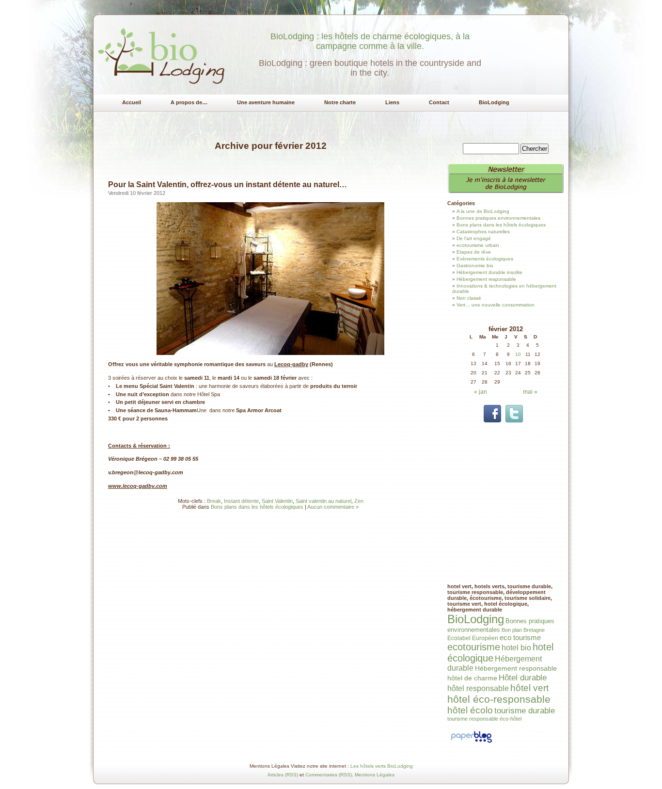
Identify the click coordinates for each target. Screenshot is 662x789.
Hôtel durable (523, 677)
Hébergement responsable (486, 279)
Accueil (131, 102)
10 (518, 354)
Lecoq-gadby (291, 364)
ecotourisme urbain (478, 245)
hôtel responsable (478, 688)
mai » (530, 391)
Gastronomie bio (475, 265)
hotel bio (516, 648)
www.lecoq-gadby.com (137, 486)
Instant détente (241, 501)
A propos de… (189, 102)
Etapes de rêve (474, 252)
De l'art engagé (474, 238)
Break (214, 501)
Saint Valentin (277, 501)
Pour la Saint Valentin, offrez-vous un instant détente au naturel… (227, 184)
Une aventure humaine (266, 102)
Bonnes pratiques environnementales (498, 218)
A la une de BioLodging (483, 211)
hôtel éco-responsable (499, 699)
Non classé (469, 298)
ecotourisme (473, 647)
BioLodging (494, 102)
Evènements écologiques (485, 258)
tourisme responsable (472, 719)
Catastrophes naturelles (483, 231)
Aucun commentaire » (333, 507)
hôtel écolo (470, 710)
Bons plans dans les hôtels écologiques (257, 507)
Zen (358, 501)
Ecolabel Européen (472, 638)
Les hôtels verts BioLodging (381, 766)
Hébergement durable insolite (489, 272)
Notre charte (340, 102)
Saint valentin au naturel (323, 501)
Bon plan (512, 630)
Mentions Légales (374, 774)
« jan (480, 391)
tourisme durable (524, 710)
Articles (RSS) (283, 774)
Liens (392, 102)
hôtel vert (529, 688)
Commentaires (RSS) (328, 774)
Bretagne (534, 630)
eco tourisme (520, 637)
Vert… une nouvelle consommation (496, 304)
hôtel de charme (472, 678)
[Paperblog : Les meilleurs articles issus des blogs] (471, 743)
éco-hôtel (510, 719)
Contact (439, 102)
